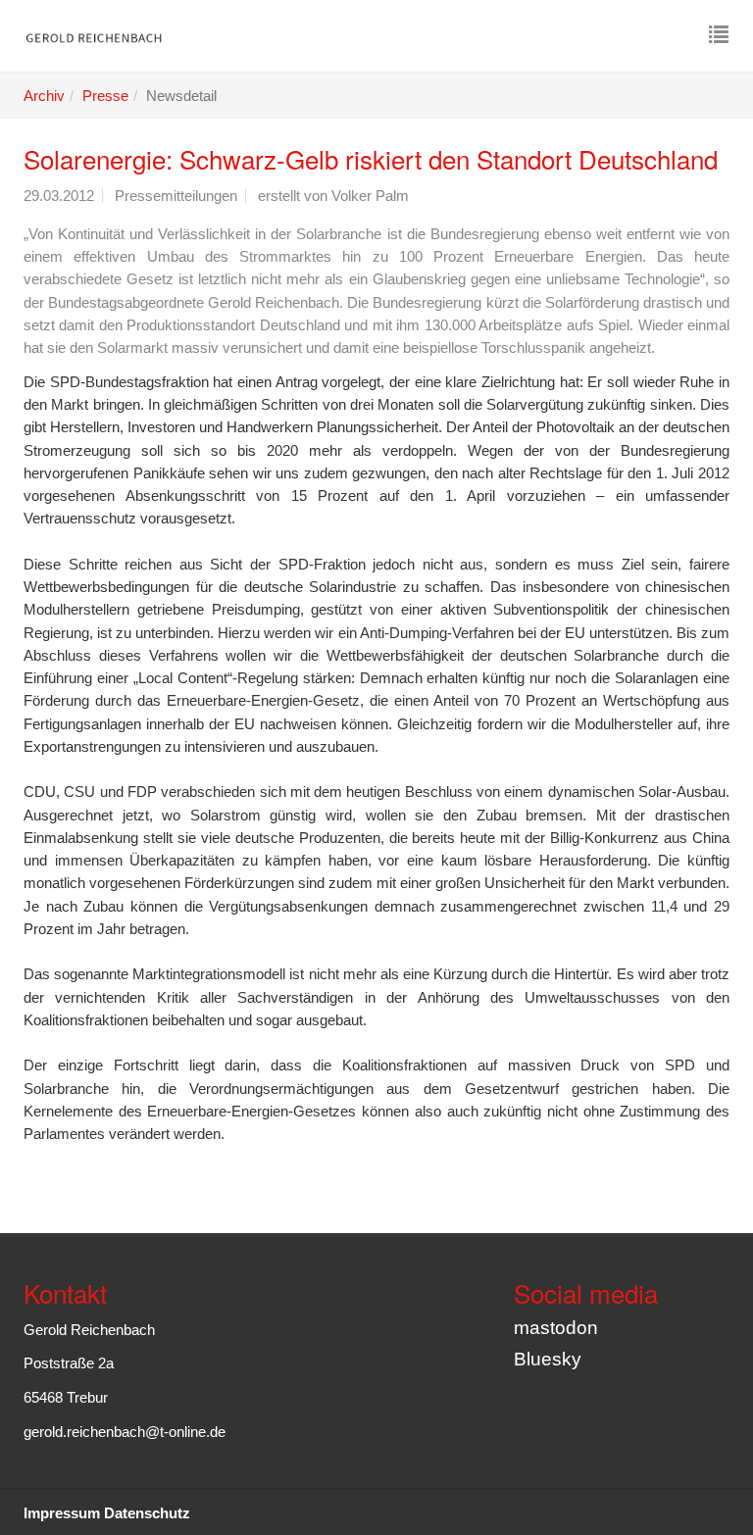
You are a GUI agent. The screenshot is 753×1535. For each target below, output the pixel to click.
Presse (105, 95)
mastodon (556, 1327)
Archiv (44, 95)
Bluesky (547, 1359)
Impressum (62, 1513)
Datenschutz (147, 1513)
